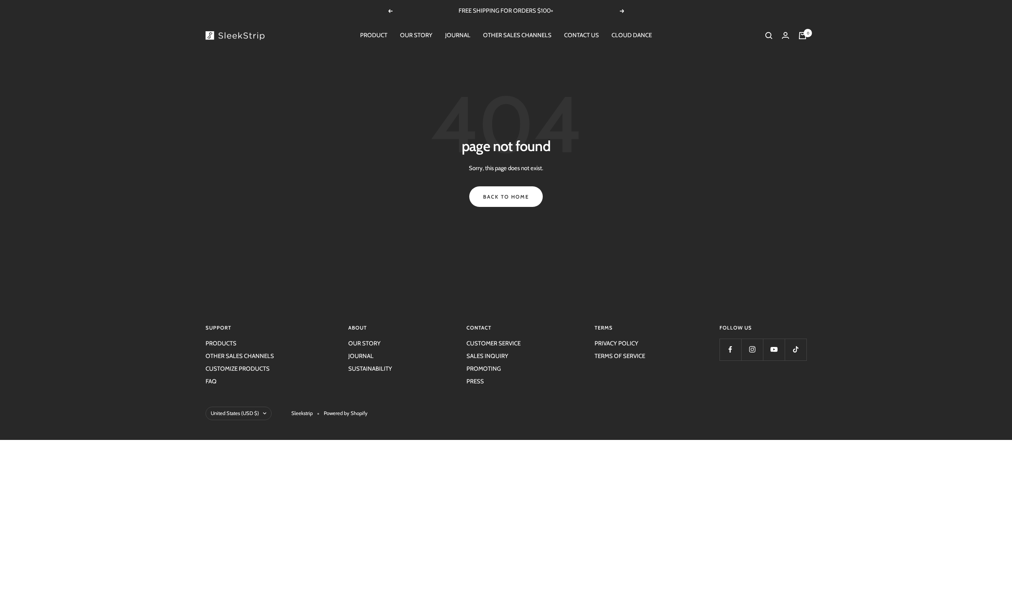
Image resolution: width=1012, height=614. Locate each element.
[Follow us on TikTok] (795, 349)
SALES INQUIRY (487, 356)
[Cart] (802, 35)
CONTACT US (581, 35)
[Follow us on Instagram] (752, 349)
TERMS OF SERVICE (620, 356)
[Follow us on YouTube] (774, 349)
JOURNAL (457, 35)
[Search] (768, 35)
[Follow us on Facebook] (730, 349)
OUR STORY (416, 35)
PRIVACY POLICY (616, 343)
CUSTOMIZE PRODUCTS (238, 368)
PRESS (475, 381)
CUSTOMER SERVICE (493, 343)
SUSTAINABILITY (370, 368)
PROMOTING (483, 368)
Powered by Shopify (346, 413)
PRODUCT (373, 35)
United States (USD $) (235, 413)
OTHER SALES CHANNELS (517, 35)
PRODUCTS (221, 343)
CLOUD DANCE (632, 35)
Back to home (506, 196)
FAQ (211, 381)
